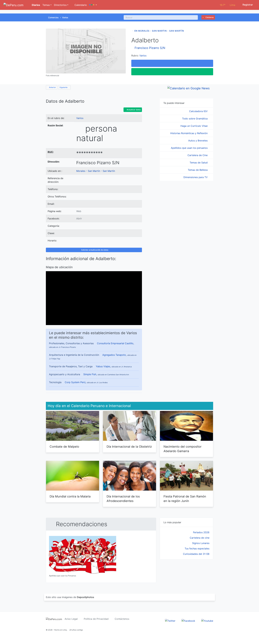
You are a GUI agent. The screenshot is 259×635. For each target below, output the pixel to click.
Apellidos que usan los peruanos (189, 147)
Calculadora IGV (198, 111)
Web (78, 211)
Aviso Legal (71, 618)
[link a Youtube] (207, 620)
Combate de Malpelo (64, 446)
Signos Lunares (200, 543)
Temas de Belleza (198, 169)
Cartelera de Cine (198, 155)
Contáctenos (122, 618)
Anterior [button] (52, 87)
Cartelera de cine (199, 537)
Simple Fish (89, 374)
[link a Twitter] (170, 620)
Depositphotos (85, 597)
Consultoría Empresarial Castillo (115, 343)
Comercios (53, 17)
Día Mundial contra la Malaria (70, 496)
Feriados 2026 (201, 532)
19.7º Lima (227, 4)
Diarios (35, 4)
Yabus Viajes (103, 366)
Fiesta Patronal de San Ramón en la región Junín (185, 499)
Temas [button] (46, 4)
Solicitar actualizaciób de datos (94, 250)
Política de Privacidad (96, 618)
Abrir (79, 218)
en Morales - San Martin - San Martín (159, 30)
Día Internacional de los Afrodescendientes (123, 499)
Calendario (80, 4)
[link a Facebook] (188, 620)
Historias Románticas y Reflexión (189, 133)
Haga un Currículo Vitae (194, 125)
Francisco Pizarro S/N (150, 48)
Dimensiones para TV (195, 177)
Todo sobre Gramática (195, 118)
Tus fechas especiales (197, 548)
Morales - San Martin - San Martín (95, 170)
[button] (93, 5)
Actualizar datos (133, 110)
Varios (65, 17)
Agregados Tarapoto (114, 354)
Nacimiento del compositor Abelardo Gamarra (182, 449)
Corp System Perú (75, 382)
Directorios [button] (60, 4)
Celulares (209, 17)
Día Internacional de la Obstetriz (129, 446)
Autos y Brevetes (198, 140)
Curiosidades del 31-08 (196, 553)
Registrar (247, 4)
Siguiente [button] (64, 87)
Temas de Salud (199, 162)
